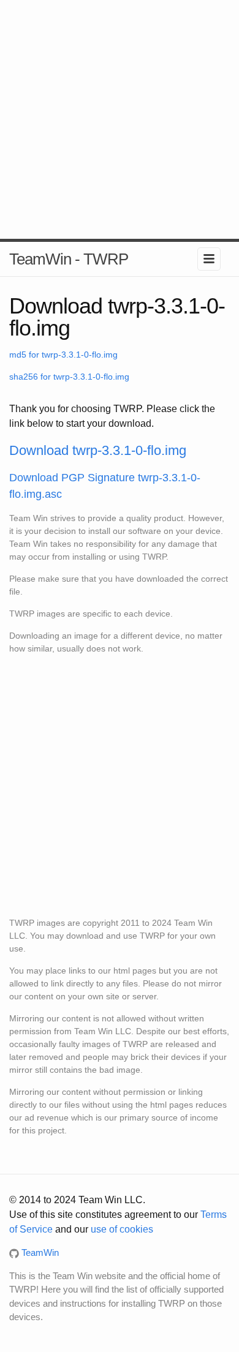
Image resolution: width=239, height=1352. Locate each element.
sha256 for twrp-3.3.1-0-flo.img (69, 376)
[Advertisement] (119, 119)
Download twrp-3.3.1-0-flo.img (97, 450)
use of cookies (122, 1229)
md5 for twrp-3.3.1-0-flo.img (63, 354)
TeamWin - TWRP (68, 259)
